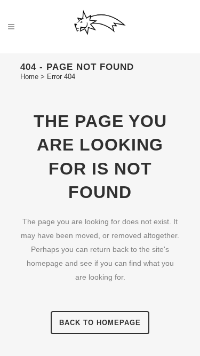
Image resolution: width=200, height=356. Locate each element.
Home (29, 77)
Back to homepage (100, 323)
